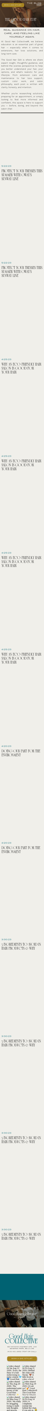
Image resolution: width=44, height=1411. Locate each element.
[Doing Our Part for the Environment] (22, 719)
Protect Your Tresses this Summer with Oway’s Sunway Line (22, 175)
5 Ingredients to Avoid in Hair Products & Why (21, 947)
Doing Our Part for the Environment (21, 753)
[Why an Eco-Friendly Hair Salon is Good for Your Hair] (22, 332)
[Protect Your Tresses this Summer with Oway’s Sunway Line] (22, 139)
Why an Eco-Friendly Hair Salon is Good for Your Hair (21, 368)
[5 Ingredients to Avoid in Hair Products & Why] (22, 913)
